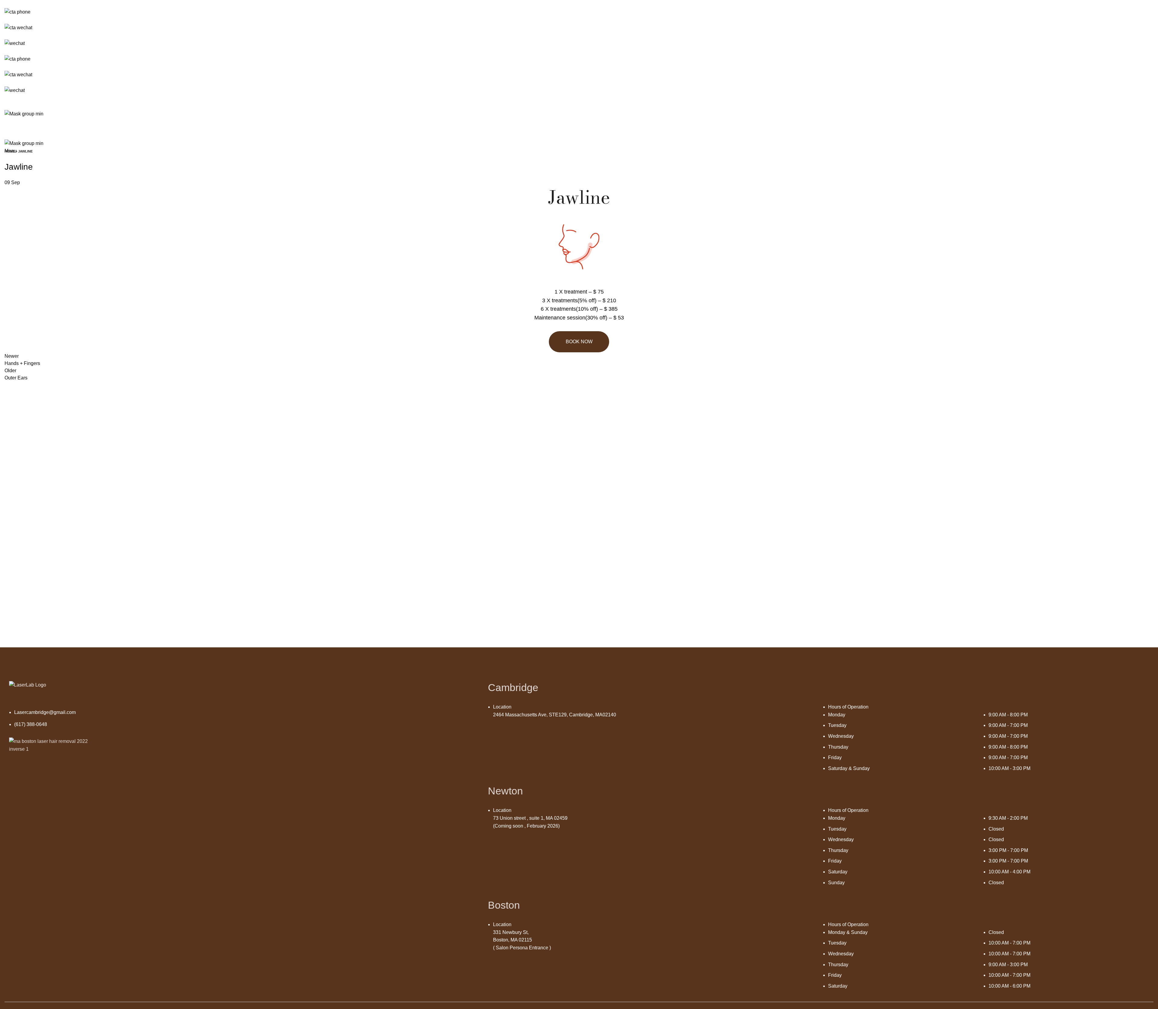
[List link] (244, 722)
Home (9, 151)
